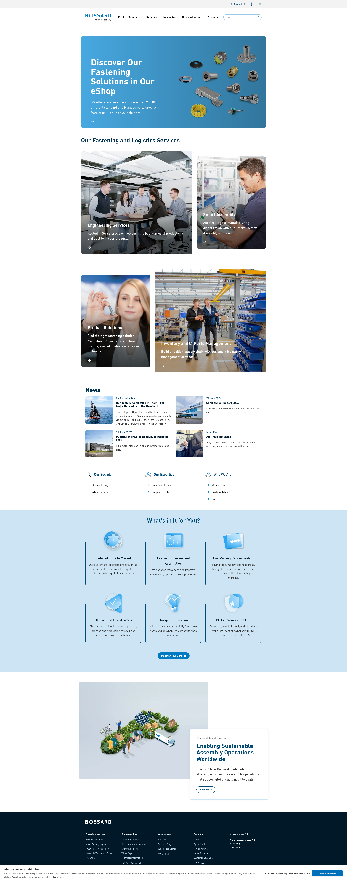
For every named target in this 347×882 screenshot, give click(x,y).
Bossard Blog (164, 844)
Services (151, 17)
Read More (206, 789)
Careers (198, 839)
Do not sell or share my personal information (287, 873)
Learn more (58, 877)
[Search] (258, 17)
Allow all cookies (327, 873)
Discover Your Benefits (173, 655)
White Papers (128, 853)
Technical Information (132, 857)
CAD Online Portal (130, 848)
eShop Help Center (167, 848)
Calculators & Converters (133, 844)
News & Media (201, 853)
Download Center (130, 839)
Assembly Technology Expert (99, 853)
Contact (238, 4)
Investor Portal (201, 848)
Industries (169, 17)
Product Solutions (129, 17)
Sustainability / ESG (203, 857)
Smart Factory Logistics (97, 844)
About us (213, 17)
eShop (93, 858)
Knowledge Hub (191, 17)
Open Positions (201, 844)
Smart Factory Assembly (97, 848)
